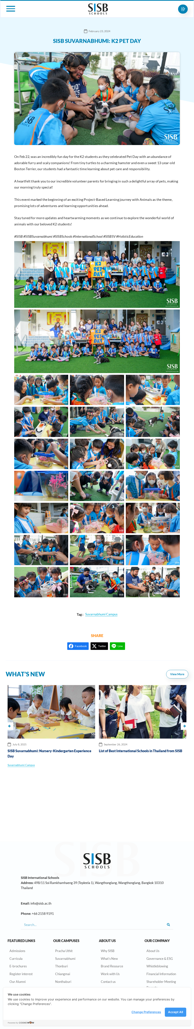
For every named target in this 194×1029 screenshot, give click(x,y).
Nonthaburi (63, 982)
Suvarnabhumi (65, 959)
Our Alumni (17, 982)
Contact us (108, 982)
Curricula (16, 959)
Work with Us (110, 974)
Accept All (175, 1012)
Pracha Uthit (64, 951)
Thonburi (61, 966)
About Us (152, 951)
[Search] (168, 924)
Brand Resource (112, 966)
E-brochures (18, 966)
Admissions (17, 951)
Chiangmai (62, 974)
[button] (184, 726)
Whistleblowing (157, 966)
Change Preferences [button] (146, 1012)
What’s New (109, 959)
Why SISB (107, 951)
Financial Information (161, 974)
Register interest (21, 974)
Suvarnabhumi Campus (146, 765)
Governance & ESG (159, 959)
